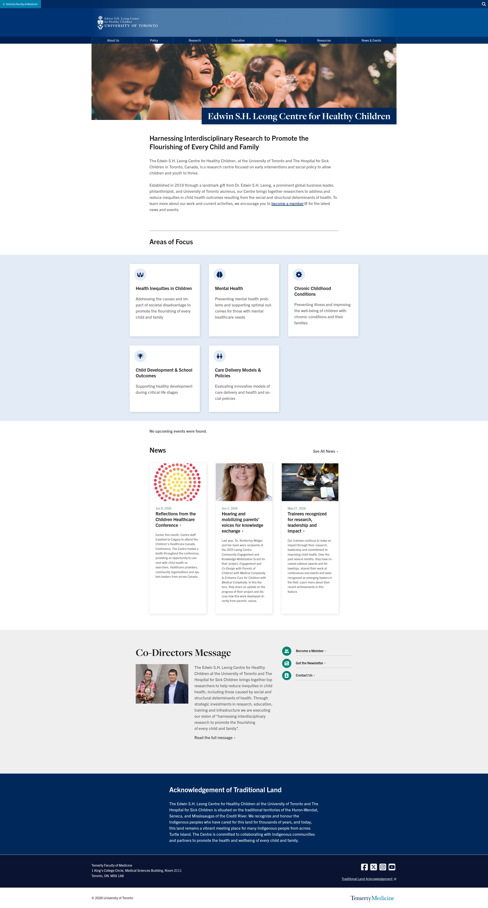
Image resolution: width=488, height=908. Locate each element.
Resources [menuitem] (324, 40)
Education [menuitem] (238, 40)
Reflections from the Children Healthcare (176, 519)
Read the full (214, 737)
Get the (310, 663)
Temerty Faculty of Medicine (22, 4)
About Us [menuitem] (113, 40)
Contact (304, 675)
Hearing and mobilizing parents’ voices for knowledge (242, 522)
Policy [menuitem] (154, 40)
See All (324, 450)
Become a (310, 650)
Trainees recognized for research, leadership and (307, 522)
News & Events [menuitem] (371, 40)
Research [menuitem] (195, 40)
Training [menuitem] (281, 40)
